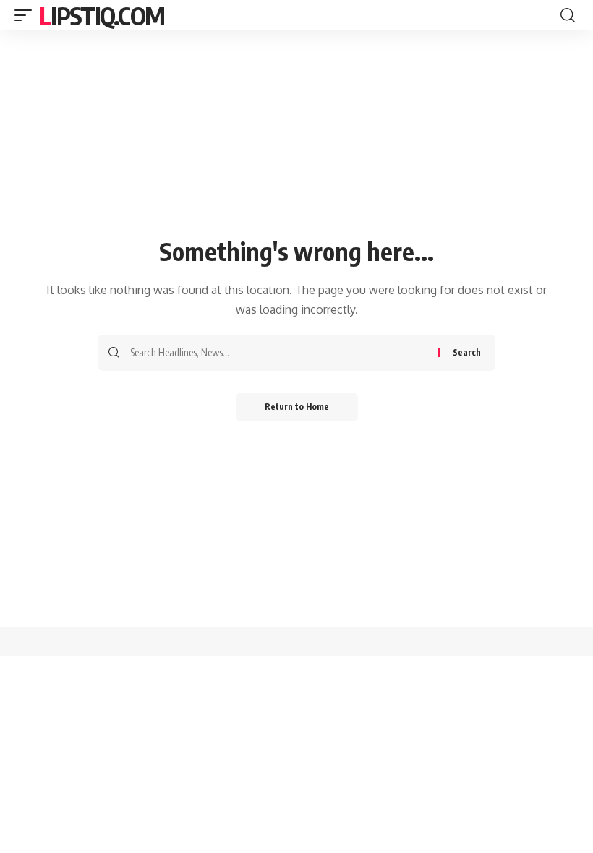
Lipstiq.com (101, 15)
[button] (26, 15)
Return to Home (297, 406)
